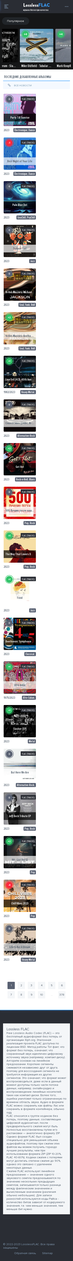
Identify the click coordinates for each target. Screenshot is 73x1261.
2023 (6, 130)
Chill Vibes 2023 (19, 903)
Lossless (36, 7)
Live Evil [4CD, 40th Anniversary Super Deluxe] (31, 379)
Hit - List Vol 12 (20, 860)
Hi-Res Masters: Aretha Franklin (22, 336)
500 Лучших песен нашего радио (24, 510)
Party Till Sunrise (19, 118)
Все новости (22, 85)
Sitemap (47, 1253)
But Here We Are (20, 772)
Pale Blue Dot (19, 205)
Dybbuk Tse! (20, 249)
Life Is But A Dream (19, 947)
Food (20, 598)
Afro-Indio (19, 685)
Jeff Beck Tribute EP (20, 816)
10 (41, 994)
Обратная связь (25, 1253)
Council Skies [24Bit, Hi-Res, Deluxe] (25, 423)
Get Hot (20, 467)
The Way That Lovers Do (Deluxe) (23, 554)
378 (61, 994)
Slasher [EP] (19, 729)
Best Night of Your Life (19, 161)
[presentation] (6, 53)
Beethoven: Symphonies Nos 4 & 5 (24, 641)
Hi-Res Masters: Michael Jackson (23, 292)
